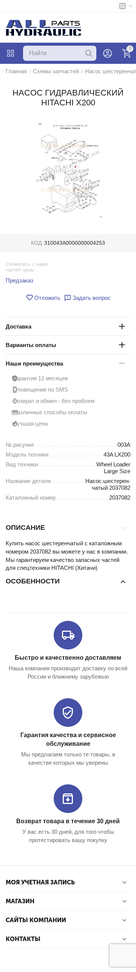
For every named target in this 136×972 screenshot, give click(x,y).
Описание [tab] (25, 527)
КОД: (37, 243)
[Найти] (88, 53)
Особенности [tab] (33, 581)
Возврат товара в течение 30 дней (68, 821)
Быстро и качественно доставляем (68, 657)
